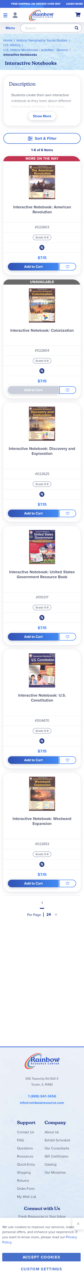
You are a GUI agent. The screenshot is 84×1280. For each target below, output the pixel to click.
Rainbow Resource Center (42, 1061)
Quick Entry (26, 1164)
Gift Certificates (56, 1156)
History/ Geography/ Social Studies (41, 40)
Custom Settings (41, 1269)
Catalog (50, 1164)
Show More (42, 116)
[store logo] (41, 15)
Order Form (25, 1188)
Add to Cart (33, 266)
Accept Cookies (41, 1257)
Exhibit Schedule (57, 1140)
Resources (25, 1156)
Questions (25, 1148)
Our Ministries (55, 1172)
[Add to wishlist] (67, 266)
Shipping (24, 1172)
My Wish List (26, 1196)
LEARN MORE (74, 4)
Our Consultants (57, 1148)
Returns (23, 1180)
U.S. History (11, 45)
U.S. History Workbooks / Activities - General (35, 50)
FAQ (20, 1140)
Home (7, 40)
